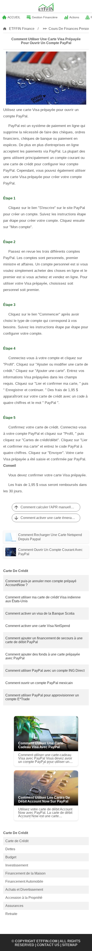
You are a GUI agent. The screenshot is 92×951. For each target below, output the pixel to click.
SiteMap (69, 945)
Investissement (16, 865)
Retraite (11, 914)
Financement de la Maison (25, 873)
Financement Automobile (24, 881)
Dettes (10, 849)
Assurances (14, 906)
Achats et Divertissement (24, 889)
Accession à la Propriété (23, 897)
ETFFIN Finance (21, 28)
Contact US (48, 945)
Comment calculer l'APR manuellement (50, 507)
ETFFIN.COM (46, 941)
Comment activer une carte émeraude (49, 518)
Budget (10, 857)
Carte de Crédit (16, 841)
